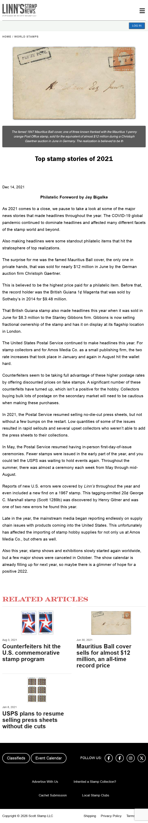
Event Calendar (48, 758)
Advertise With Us (45, 782)
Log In (136, 25)
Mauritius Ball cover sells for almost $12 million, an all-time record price (104, 656)
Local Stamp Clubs (95, 795)
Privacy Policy (111, 816)
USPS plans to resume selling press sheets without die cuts (33, 719)
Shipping (90, 816)
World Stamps (26, 36)
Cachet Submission (53, 795)
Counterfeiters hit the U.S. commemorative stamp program (31, 652)
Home (6, 36)
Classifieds (16, 758)
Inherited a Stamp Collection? (95, 782)
